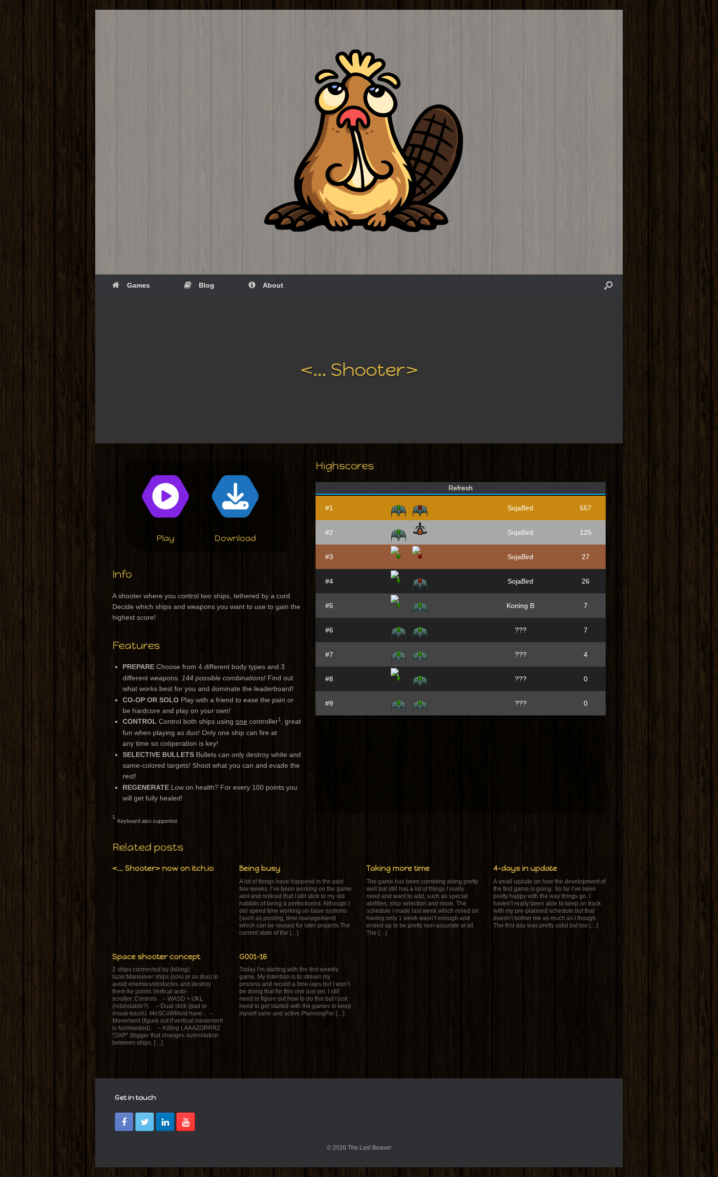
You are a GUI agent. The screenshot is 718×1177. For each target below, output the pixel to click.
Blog (206, 285)
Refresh (460, 488)
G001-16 (253, 956)
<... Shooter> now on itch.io (163, 868)
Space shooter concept (156, 956)
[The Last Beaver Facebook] (124, 1122)
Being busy (259, 868)
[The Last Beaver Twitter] (144, 1122)
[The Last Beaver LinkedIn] (165, 1122)
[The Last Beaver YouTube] (185, 1122)
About (273, 285)
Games (138, 285)
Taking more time (398, 868)
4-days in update (525, 868)
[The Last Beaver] (359, 142)
